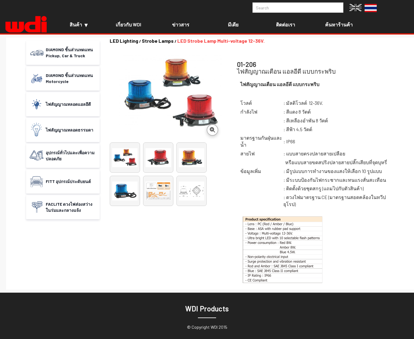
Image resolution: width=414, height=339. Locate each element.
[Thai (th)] (371, 7)
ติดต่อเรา (285, 24)
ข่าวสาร (180, 24)
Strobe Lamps (158, 41)
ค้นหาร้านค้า (339, 24)
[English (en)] (355, 6)
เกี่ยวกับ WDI (128, 24)
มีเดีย (233, 24)
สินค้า (76, 24)
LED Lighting (124, 41)
